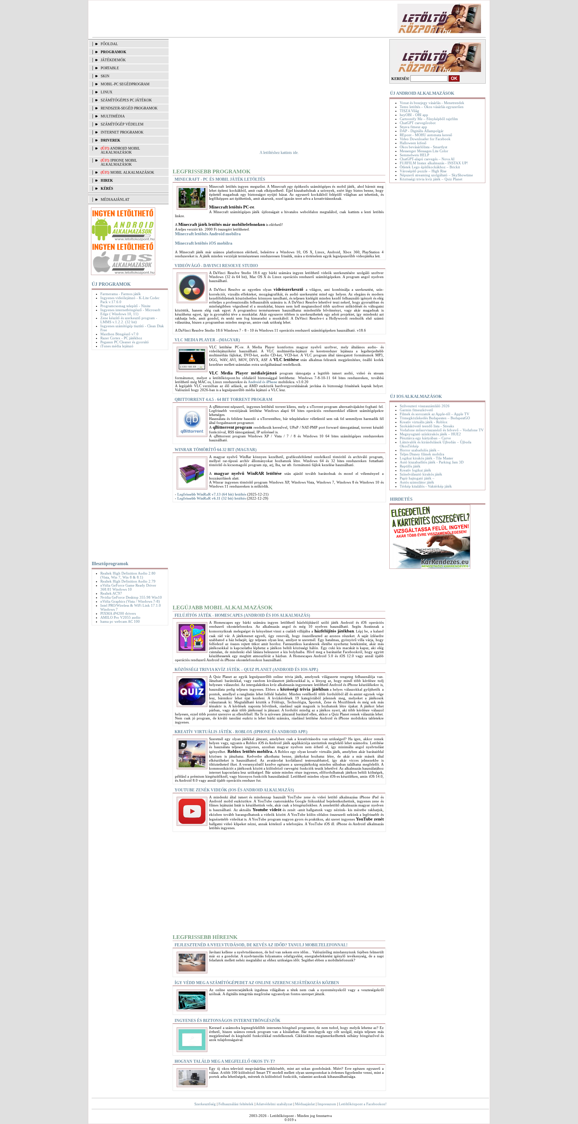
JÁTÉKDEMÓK (113, 60)
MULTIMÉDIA (113, 116)
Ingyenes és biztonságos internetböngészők (227, 1020)
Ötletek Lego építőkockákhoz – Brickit (430, 167)
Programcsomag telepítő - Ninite (125, 306)
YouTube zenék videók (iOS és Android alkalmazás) (234, 790)
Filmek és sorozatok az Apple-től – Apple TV (434, 414)
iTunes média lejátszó (116, 346)
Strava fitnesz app (413, 127)
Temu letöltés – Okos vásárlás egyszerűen (432, 107)
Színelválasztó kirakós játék (421, 474)
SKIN (105, 76)
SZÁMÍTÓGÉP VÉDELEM (122, 124)
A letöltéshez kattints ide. (279, 152)
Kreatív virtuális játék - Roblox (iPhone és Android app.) (241, 731)
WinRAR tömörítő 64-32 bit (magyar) (216, 449)
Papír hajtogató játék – (417, 478)
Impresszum (326, 1104)
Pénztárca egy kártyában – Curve (425, 438)
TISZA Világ (409, 111)
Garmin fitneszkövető (416, 410)
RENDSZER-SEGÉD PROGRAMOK (129, 108)
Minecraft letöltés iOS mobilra (203, 243)
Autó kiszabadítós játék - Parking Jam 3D (432, 462)
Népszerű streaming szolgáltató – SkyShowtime (436, 175)
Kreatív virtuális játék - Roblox (424, 422)
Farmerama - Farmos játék (120, 294)
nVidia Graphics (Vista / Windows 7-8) (130, 601)
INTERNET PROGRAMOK (122, 132)
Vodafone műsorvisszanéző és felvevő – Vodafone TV (442, 430)
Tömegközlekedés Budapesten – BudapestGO (435, 418)
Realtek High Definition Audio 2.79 (128, 581)
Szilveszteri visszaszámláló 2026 (425, 406)
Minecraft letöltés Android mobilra (208, 233)
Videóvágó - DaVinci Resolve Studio (216, 265)
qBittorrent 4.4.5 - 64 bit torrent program (223, 399)
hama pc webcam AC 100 (120, 621)
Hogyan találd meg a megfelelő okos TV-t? (225, 1061)
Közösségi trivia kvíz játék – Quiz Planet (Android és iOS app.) (246, 669)
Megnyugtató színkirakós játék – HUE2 (430, 434)
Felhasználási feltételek (236, 1104)
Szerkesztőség (205, 1104)
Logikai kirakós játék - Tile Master (426, 458)
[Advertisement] (210, 19)
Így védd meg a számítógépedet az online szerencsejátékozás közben (257, 982)
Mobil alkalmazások (132, 172)
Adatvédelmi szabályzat (274, 1104)
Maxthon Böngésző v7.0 (119, 334)
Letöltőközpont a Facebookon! (363, 1104)
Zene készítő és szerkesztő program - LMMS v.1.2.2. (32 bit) (128, 320)
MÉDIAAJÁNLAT (115, 199)
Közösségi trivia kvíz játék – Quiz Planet (431, 179)
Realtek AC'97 (111, 593)
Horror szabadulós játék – (420, 450)
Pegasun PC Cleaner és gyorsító (124, 342)
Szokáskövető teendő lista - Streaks (427, 426)
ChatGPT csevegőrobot (418, 123)
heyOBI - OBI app (414, 115)
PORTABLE (110, 68)
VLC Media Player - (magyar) (207, 340)
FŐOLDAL (109, 44)
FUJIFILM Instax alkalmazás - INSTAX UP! (434, 163)
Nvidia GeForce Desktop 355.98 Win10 (131, 597)
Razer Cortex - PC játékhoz (121, 338)
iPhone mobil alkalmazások (119, 162)
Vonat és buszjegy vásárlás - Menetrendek (432, 103)
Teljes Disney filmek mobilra (422, 454)
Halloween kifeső (413, 143)
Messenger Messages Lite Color (424, 151)
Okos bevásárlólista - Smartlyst (423, 147)
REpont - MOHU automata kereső (426, 135)
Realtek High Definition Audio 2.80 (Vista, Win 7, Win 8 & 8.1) (128, 575)
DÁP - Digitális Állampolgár (422, 131)
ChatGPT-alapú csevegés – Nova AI (427, 159)
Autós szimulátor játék (417, 482)
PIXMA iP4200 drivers (118, 613)
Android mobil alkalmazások (120, 150)
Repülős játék (410, 466)
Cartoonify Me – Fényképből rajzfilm (429, 119)
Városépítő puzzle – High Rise (423, 171)
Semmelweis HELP (414, 155)
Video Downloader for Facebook (425, 139)
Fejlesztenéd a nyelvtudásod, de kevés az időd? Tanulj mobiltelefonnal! (261, 945)
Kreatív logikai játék (415, 470)
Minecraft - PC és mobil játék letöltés (220, 179)
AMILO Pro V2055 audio (120, 617)
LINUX (106, 92)
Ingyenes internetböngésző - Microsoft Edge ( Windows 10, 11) (130, 312)
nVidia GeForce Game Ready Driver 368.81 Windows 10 (128, 587)
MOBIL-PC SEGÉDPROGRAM (125, 84)
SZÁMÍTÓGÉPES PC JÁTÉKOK (126, 100)
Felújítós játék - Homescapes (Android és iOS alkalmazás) (242, 615)
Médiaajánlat (305, 1104)
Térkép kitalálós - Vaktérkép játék (426, 486)
